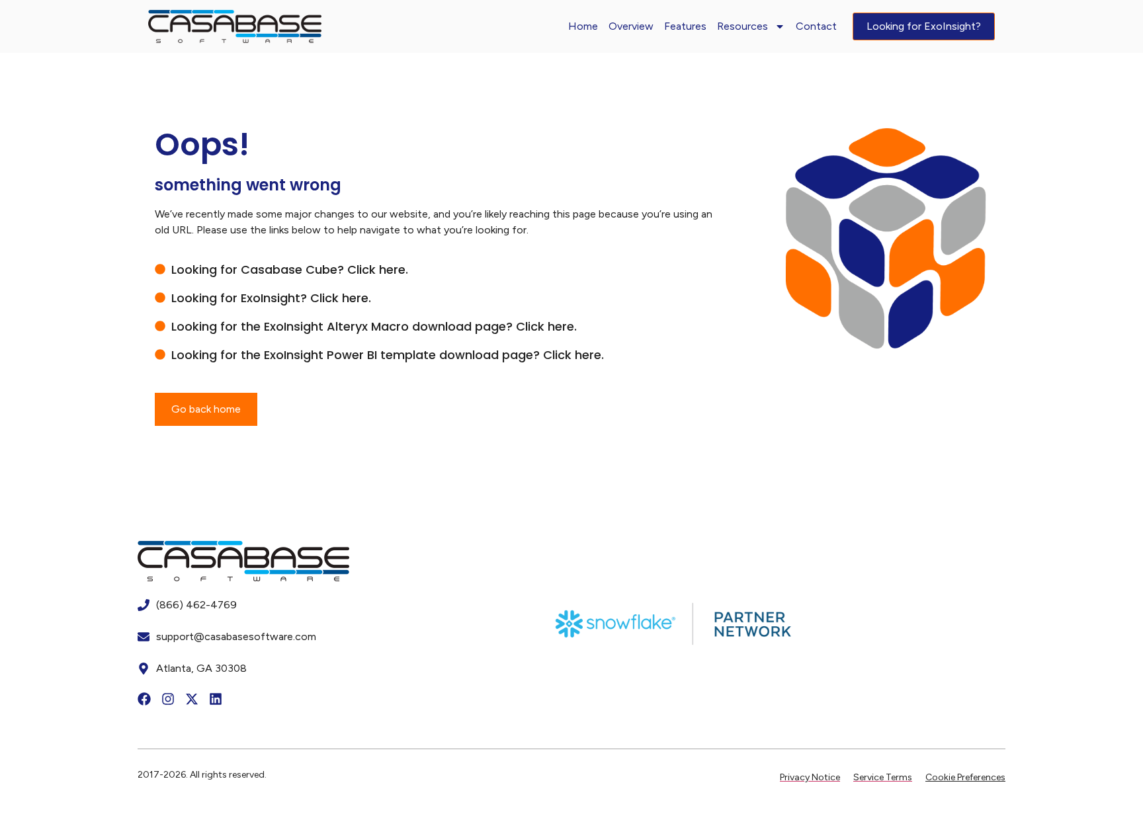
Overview (631, 26)
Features (685, 26)
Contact (816, 26)
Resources (742, 26)
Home (583, 26)
